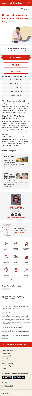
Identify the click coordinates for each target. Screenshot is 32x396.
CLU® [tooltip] (18, 211)
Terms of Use (5, 361)
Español (4, 3)
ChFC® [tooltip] (14, 211)
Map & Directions (20, 232)
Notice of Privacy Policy (8, 363)
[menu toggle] (29, 3)
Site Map (4, 368)
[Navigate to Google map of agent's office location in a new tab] (19, 214)
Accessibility (5, 358)
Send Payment (16, 71)
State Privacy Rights (7, 366)
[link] (16, 3)
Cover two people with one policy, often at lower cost (9, 175)
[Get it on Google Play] (19, 377)
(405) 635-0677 (17, 308)
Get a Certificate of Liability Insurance (16, 217)
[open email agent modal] (16, 215)
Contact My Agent (16, 57)
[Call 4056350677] (12, 214)
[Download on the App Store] (7, 377)
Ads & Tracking (6, 353)
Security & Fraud (6, 356)
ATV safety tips (9, 156)
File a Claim (16, 65)
